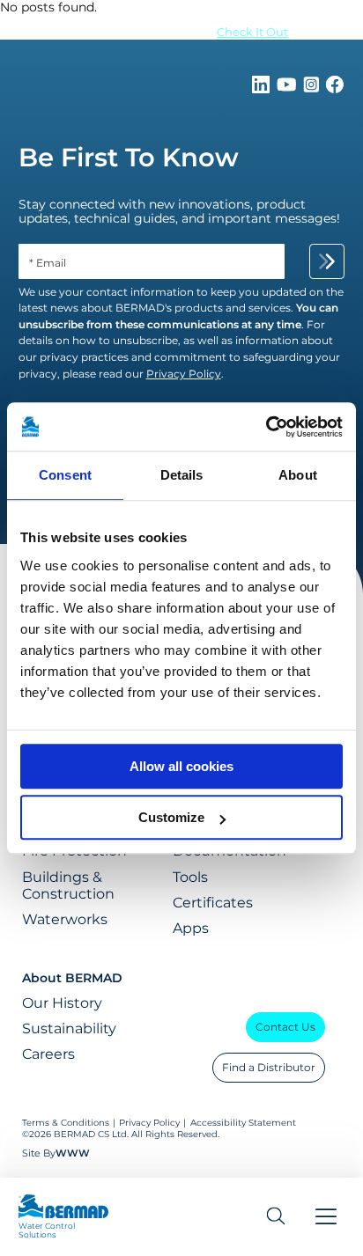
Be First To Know (129, 157)
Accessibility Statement (243, 1122)
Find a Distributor (268, 1067)
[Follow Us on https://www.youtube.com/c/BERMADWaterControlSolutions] (288, 89)
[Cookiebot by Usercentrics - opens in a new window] (266, 426)
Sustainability (69, 1028)
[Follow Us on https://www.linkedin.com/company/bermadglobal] (262, 89)
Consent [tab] (65, 474)
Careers (48, 1054)
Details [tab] (182, 474)
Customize (171, 817)
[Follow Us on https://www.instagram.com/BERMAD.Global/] (312, 89)
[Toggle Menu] (326, 1217)
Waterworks (64, 919)
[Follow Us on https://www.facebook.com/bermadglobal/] (335, 89)
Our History (62, 1003)
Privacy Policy (149, 1122)
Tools (190, 877)
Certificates (213, 902)
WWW (73, 1153)
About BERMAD (72, 978)
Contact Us (285, 1026)
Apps (191, 928)
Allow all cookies (181, 766)
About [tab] (297, 474)
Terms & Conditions (65, 1122)
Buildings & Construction (68, 885)
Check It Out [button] (252, 32)
